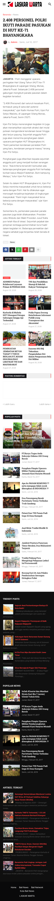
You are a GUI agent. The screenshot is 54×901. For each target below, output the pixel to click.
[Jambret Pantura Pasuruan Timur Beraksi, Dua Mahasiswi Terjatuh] (11, 547)
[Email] (32, 249)
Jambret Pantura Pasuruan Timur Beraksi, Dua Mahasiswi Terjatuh (36, 545)
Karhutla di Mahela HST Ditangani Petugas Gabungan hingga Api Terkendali (14, 316)
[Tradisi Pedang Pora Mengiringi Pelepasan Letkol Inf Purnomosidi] (11, 562)
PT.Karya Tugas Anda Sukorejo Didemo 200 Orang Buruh (35, 456)
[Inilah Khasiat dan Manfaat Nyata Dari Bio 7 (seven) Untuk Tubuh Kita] (11, 695)
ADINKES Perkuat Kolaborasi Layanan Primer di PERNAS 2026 (14, 284)
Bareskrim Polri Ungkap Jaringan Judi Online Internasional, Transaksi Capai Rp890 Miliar (31, 865)
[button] (4, 4)
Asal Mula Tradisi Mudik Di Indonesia (35, 529)
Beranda (7, 15)
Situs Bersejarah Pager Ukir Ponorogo (31, 668)
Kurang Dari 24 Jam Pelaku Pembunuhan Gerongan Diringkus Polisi (35, 575)
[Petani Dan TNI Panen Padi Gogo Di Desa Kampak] (11, 517)
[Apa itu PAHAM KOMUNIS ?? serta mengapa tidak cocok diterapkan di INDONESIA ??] (11, 487)
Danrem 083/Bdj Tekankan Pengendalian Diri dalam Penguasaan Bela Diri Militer (40, 354)
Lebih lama (44, 404)
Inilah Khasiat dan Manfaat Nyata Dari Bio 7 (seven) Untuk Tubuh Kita (35, 694)
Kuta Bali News (27, 891)
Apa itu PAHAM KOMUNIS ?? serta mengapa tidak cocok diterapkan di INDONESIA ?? (35, 486)
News (15, 15)
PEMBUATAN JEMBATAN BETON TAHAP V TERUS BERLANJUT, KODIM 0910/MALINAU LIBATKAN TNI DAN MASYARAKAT (13, 356)
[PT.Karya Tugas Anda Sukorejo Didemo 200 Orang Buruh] (11, 457)
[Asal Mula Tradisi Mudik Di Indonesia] (11, 532)
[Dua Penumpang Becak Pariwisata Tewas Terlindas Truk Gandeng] (11, 502)
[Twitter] (12, 249)
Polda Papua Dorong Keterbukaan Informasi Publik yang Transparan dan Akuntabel (40, 317)
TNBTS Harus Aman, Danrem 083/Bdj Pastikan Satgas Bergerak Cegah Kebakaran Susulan (31, 847)
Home (13, 887)
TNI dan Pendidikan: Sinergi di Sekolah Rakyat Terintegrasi (38, 284)
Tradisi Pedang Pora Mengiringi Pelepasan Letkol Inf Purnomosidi (35, 561)
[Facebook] (6, 249)
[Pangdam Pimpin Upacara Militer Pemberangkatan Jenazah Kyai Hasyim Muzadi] (11, 472)
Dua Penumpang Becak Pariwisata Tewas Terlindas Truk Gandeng (35, 501)
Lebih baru (9, 404)
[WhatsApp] (19, 249)
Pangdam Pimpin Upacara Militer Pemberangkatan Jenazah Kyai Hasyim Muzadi (36, 471)
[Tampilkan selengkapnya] (38, 249)
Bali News (23, 887)
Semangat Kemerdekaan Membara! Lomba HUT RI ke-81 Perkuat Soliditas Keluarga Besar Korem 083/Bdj (33, 797)
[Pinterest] (25, 249)
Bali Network (37, 887)
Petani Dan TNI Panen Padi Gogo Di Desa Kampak (34, 514)
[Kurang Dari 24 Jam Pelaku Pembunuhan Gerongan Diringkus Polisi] (11, 577)
